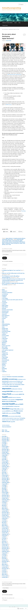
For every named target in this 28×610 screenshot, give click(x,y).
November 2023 (5, 439)
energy (4, 391)
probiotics (8, 411)
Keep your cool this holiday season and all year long (13, 273)
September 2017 (5, 534)
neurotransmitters (9, 406)
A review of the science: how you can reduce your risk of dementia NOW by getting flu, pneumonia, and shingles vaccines (13, 280)
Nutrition (4, 351)
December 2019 (5, 495)
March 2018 (4, 525)
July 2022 (4, 456)
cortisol (13, 240)
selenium (10, 413)
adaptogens (4, 376)
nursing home (16, 406)
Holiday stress (5, 330)
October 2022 (5, 452)
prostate (12, 410)
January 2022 (5, 462)
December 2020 (5, 478)
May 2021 (4, 471)
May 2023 (4, 445)
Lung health (4, 341)
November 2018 (5, 514)
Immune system (5, 335)
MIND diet (17, 404)
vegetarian (4, 371)
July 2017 (4, 537)
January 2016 (5, 560)
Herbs (3, 327)
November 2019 (5, 496)
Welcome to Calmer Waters (7, 22)
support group (16, 418)
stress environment (11, 416)
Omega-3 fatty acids (14, 409)
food (3, 319)
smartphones (7, 243)
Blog (19, 22)
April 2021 (4, 472)
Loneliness (4, 340)
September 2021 (5, 466)
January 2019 (5, 511)
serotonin (14, 413)
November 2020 (5, 479)
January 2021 (5, 476)
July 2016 (4, 554)
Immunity (4, 337)
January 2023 (5, 448)
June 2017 (4, 538)
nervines (3, 406)
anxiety (5, 379)
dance (11, 386)
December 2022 (5, 449)
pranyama (4, 410)
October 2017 (5, 532)
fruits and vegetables (15, 394)
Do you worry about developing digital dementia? (9, 36)
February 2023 (5, 446)
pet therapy (4, 358)
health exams (5, 325)
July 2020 (4, 485)
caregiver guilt (5, 382)
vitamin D (5, 421)
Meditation (4, 342)
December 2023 (5, 438)
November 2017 (5, 531)
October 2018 (5, 515)
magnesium (19, 399)
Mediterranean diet (6, 401)
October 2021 (5, 465)
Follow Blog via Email (7, 248)
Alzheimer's (10, 238)
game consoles (9, 242)
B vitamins (18, 381)
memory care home (6, 345)
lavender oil (13, 399)
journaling (9, 399)
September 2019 (5, 499)
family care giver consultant (18, 391)
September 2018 (5, 517)
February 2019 (5, 509)
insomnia (4, 399)
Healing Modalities (6, 324)
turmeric (4, 419)
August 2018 (4, 518)
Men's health (4, 347)
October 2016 (5, 550)
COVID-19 (4, 304)
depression (17, 240)
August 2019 (4, 501)
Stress (11, 239)
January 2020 (5, 494)
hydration (4, 334)
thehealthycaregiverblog (11, 8)
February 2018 (5, 527)
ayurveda (24, 379)
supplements (11, 418)
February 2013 (5, 575)
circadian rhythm (8, 240)
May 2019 (4, 505)
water (9, 421)
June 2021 (4, 469)
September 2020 (5, 482)
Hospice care (5, 332)
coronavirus (4, 302)
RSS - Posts (4, 430)
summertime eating (5, 418)
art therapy (20, 379)
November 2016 (5, 548)
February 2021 (5, 475)
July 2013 (4, 570)
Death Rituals (5, 307)
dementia (20, 238)
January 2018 (5, 528)
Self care (4, 365)
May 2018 (4, 522)
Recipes (3, 364)
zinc (14, 421)
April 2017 (4, 541)
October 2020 (5, 481)
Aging (7, 238)
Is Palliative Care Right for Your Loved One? (11, 270)
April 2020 (4, 489)
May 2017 (4, 539)
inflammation (5, 338)
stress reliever (18, 416)
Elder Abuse (4, 317)
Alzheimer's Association (7, 292)
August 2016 (4, 552)
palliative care (5, 354)
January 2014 (5, 567)
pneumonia (4, 361)
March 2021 (4, 473)
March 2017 (4, 542)
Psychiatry (23, 211)
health (5, 396)
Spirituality (4, 368)
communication (18, 384)
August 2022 (4, 455)
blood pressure (5, 381)
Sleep (9, 239)
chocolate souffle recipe (7, 384)
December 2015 (5, 561)
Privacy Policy (5, 25)
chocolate (20, 383)
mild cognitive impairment (7, 350)
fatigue (4, 394)
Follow (4, 258)
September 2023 (5, 440)
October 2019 (5, 498)
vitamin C (21, 419)
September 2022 (5, 453)
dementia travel (5, 311)
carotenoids (15, 382)
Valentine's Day (8, 419)
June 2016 (4, 555)
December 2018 (5, 512)
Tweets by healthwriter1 (6, 426)
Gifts (3, 321)
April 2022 (4, 459)
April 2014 (4, 562)
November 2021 (5, 463)
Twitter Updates (6, 425)
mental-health (4, 239)
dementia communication (7, 309)
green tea (21, 394)
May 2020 (4, 488)
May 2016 (4, 557)
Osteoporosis (5, 352)
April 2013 (4, 573)
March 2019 (4, 508)
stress (5, 415)
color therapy (5, 298)
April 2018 (4, 524)
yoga (12, 421)
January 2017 (5, 545)
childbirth (4, 296)
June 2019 (4, 504)
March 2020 (4, 491)
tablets (21, 243)
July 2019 (4, 502)
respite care (5, 413)
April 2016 (4, 558)
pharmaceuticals (5, 360)
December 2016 (5, 547)
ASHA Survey (8, 104)
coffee (13, 384)
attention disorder (20, 239)
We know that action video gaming (14, 74)
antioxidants (20, 376)
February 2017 (5, 544)
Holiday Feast (5, 328)
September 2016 (5, 551)
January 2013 (5, 577)
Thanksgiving (22, 418)
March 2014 (4, 564)
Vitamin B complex (15, 419)
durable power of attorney (16, 388)
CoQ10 (22, 384)
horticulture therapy (6, 331)
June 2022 (4, 458)
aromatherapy (5, 294)
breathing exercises (12, 381)
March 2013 (4, 574)
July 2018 (4, 519)
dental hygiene (5, 312)
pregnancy (4, 363)
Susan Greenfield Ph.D (15, 243)
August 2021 (4, 468)
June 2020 (4, 486)
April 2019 (4, 507)
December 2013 (5, 568)
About (15, 22)
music (21, 404)
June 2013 (4, 571)
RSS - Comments (5, 431)
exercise (4, 318)
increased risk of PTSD (16, 242)
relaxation (20, 411)
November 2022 (5, 450)
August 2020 (4, 484)
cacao (22, 381)
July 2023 (4, 442)
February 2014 (5, 565)
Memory (23, 238)
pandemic (4, 355)
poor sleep (21, 408)
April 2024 (4, 436)
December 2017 (5, 530)
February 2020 (5, 492)
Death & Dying (5, 305)
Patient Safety (5, 357)
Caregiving (15, 238)
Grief (3, 322)
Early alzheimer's (5, 315)
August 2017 (4, 535)
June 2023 (4, 443)
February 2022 (5, 461)
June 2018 (4, 521)
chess (3, 240)
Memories (13, 401)
